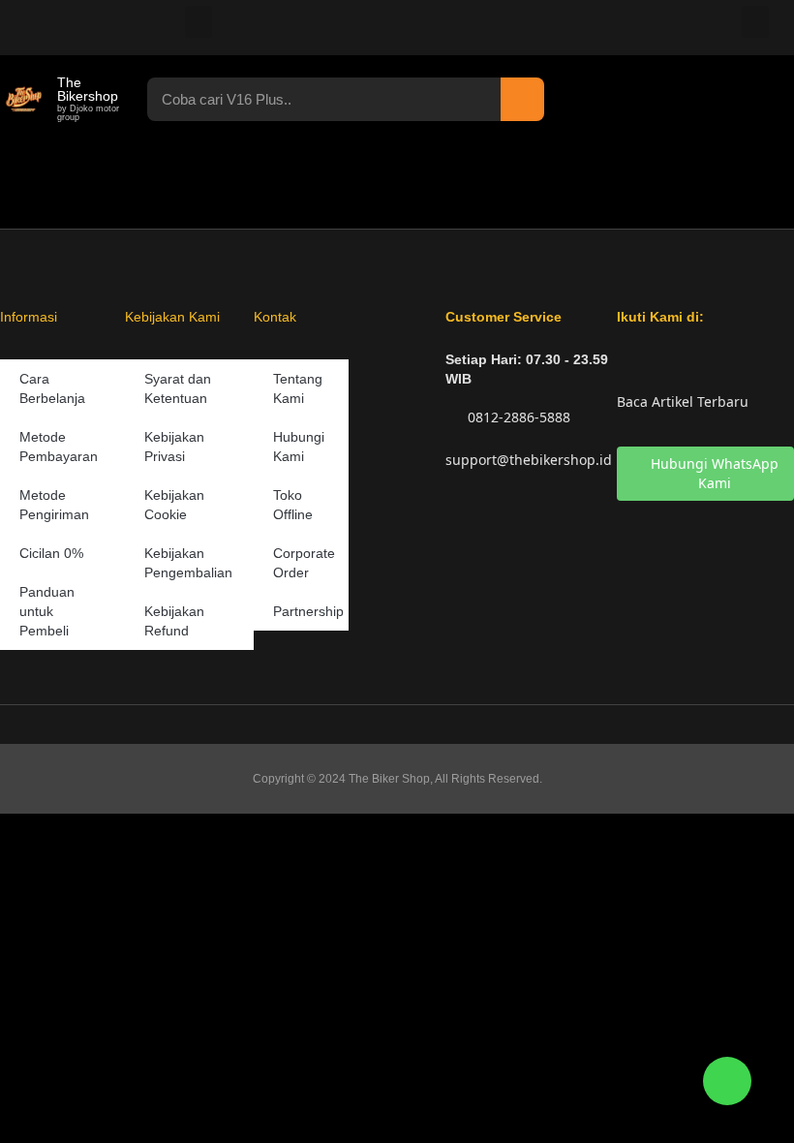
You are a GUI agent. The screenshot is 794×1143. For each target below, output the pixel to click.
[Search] (522, 99)
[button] (198, 22)
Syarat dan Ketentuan (177, 388)
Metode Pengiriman (54, 504)
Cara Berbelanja (52, 388)
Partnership (308, 611)
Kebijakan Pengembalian (188, 562)
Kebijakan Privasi (174, 446)
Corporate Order (304, 562)
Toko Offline (293, 504)
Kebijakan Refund (174, 620)
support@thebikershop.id (528, 459)
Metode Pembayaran (58, 446)
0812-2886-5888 (517, 417)
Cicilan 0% (51, 553)
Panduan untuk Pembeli (47, 611)
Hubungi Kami (298, 446)
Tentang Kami (297, 388)
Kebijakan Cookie (174, 504)
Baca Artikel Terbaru (682, 401)
